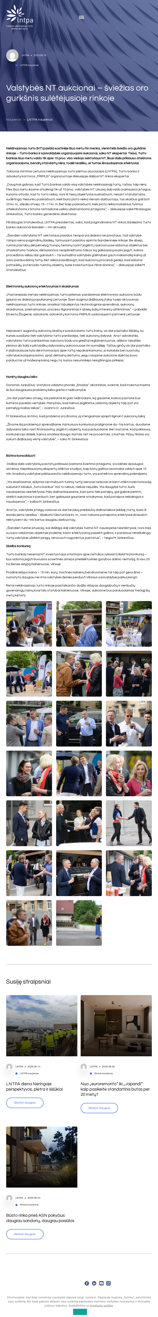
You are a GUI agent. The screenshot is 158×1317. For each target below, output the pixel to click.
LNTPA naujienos (40, 119)
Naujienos (13, 119)
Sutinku (80, 1312)
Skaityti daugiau (25, 1102)
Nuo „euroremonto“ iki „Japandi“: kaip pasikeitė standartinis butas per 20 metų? (115, 1089)
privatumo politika (101, 1305)
